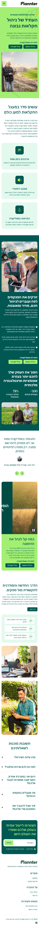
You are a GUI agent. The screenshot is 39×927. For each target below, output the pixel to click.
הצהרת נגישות (32, 909)
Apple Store (30, 47)
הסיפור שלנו (33, 892)
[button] (4, 3)
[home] (28, 3)
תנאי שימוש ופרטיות (31, 906)
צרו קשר (32, 609)
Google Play (15, 47)
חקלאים (35, 878)
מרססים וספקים (32, 881)
